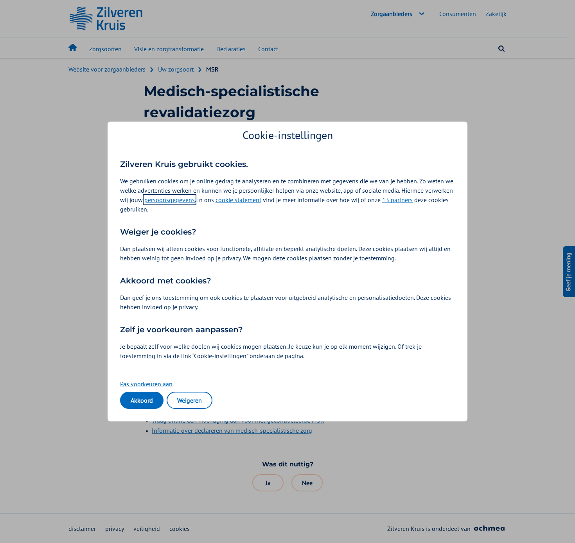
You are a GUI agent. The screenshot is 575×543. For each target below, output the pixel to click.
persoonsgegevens (169, 200)
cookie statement (238, 200)
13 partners (397, 200)
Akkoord (142, 400)
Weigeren (189, 400)
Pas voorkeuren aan (146, 384)
